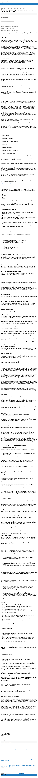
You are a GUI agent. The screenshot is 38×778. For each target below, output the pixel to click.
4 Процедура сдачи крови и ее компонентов (9, 22)
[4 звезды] (3, 733)
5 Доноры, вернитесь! (5, 24)
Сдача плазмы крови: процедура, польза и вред (19, 95)
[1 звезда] (1, 733)
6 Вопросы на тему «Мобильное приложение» (9, 26)
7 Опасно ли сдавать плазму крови (7, 28)
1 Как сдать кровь (4, 17)
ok (25, 777)
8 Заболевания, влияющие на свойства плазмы (9, 30)
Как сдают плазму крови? (15, 276)
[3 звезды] (2, 733)
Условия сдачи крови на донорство (14, 754)
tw (32, 777)
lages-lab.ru (5, 1)
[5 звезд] (4, 733)
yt (28, 777)
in (34, 777)
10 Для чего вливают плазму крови (7, 34)
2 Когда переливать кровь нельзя (7, 19)
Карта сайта (34, 774)
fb (30, 777)
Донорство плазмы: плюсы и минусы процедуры (19, 183)
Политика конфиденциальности (14, 774)
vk (36, 777)
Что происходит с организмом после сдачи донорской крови (19, 749)
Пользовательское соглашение (26, 774)
